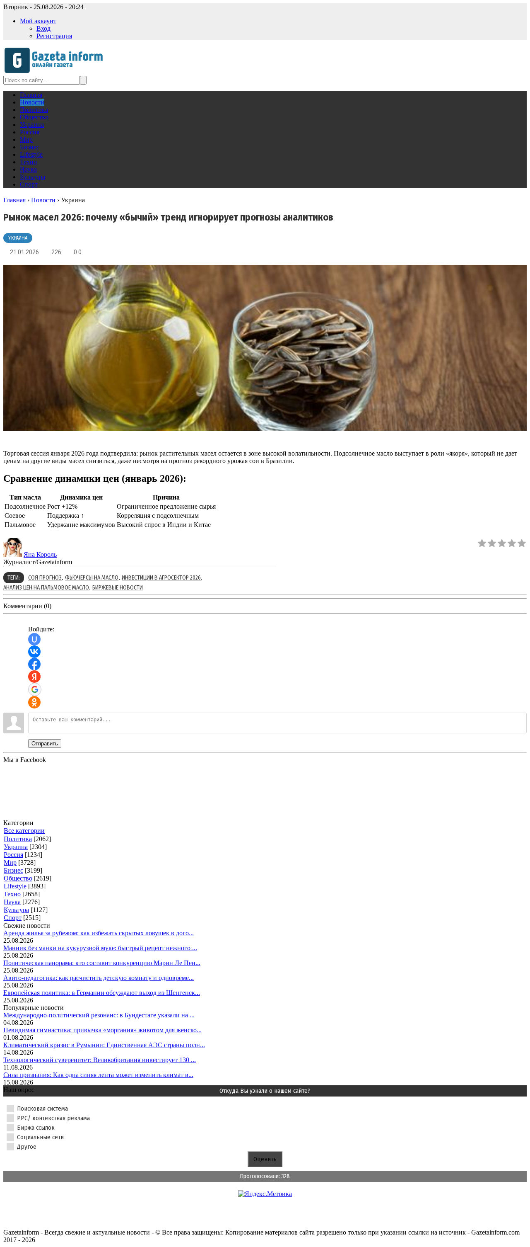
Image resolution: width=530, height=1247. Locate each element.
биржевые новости (117, 587)
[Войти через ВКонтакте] (34, 651)
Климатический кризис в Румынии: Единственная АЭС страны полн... (104, 1044)
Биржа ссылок (36, 1127)
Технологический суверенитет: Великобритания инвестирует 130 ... (99, 1059)
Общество (18, 878)
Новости (43, 200)
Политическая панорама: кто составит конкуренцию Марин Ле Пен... (101, 962)
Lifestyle (15, 886)
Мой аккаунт (38, 20)
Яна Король (40, 554)
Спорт (13, 917)
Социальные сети (40, 1137)
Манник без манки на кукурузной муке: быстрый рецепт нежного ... (100, 947)
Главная (14, 200)
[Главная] (56, 71)
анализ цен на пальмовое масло (46, 587)
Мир (10, 862)
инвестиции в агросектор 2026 (161, 577)
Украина (17, 238)
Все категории (24, 830)
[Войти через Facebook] (34, 664)
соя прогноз (45, 577)
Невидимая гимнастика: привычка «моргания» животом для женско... (102, 1030)
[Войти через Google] (34, 689)
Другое (26, 1146)
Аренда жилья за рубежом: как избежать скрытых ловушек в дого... (98, 932)
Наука (12, 901)
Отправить (44, 743)
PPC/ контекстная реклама (53, 1118)
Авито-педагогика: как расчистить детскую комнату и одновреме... (98, 977)
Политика (18, 838)
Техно (12, 894)
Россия (13, 854)
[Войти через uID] (34, 639)
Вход (43, 28)
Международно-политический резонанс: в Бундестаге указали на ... (99, 1015)
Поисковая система (42, 1108)
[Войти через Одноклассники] (34, 702)
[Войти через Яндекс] (34, 676)
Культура (16, 909)
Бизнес (13, 870)
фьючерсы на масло (91, 577)
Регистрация (54, 35)
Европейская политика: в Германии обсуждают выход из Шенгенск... (101, 992)
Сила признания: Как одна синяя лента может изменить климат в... (98, 1074)
